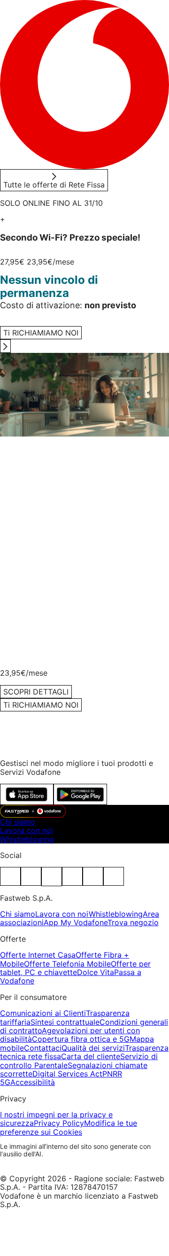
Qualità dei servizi (93, 1048)
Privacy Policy (59, 1123)
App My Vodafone (76, 922)
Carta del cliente (90, 1056)
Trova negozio (133, 922)
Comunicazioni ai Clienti (43, 1013)
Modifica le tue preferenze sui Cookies (68, 1127)
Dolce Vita (95, 972)
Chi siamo (17, 822)
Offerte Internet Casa (38, 955)
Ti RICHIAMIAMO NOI (40, 705)
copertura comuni (78, 582)
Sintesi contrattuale (65, 1022)
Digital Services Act (67, 1073)
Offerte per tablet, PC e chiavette (75, 968)
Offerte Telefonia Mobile (67, 963)
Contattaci (42, 1048)
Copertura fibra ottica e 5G (81, 1039)
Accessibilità (32, 1082)
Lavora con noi (26, 830)
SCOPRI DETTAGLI (36, 494)
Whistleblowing (27, 839)
